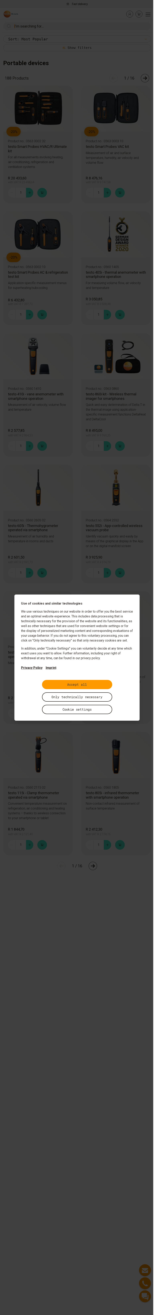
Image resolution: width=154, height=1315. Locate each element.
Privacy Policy (32, 668)
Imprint (51, 668)
